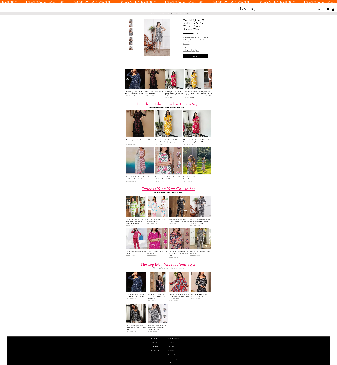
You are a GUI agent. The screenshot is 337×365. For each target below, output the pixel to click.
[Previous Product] (127, 79)
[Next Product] (210, 79)
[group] (168, 83)
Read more (186, 44)
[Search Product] (319, 9)
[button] (333, 9)
